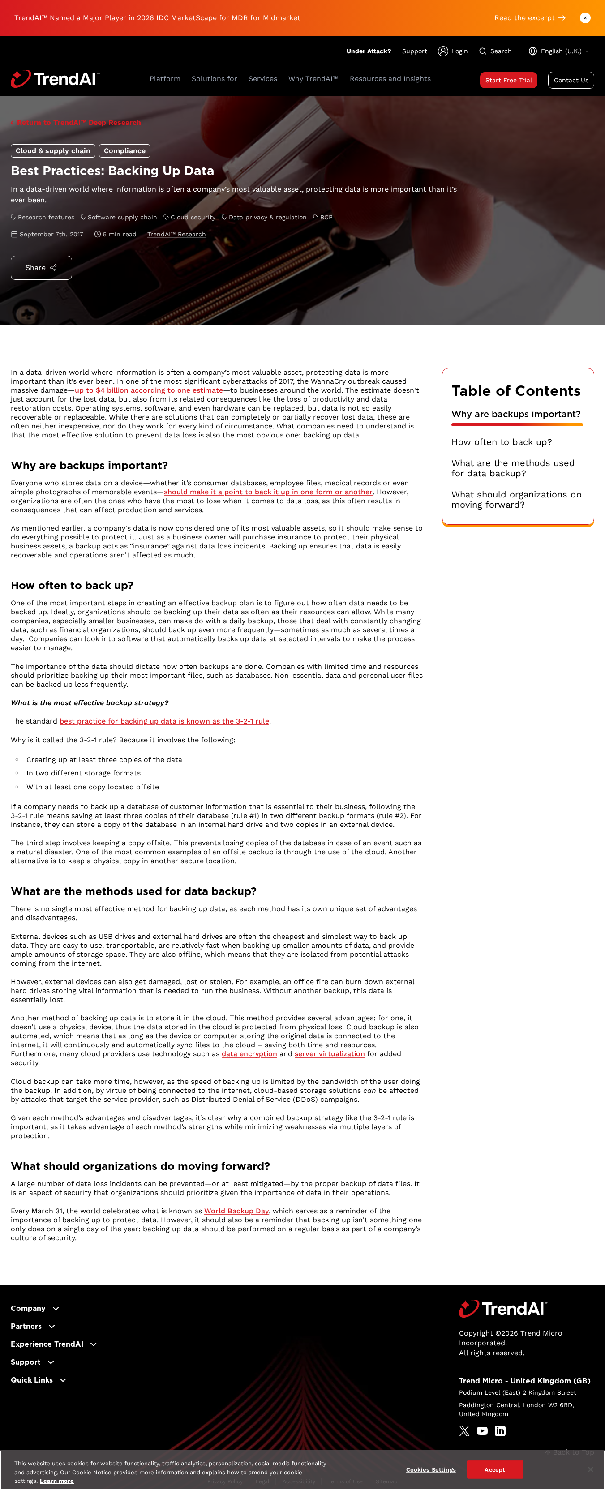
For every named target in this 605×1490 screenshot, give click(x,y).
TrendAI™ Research (176, 234)
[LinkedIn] (500, 1431)
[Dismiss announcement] (585, 18)
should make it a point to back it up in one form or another (268, 492)
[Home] (503, 1309)
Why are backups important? (516, 414)
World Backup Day (236, 1211)
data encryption (249, 1053)
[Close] (591, 1469)
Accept (495, 1469)
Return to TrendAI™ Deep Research (79, 122)
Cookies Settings (431, 1469)
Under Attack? (369, 51)
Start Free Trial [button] (508, 80)
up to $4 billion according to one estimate (149, 390)
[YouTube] (482, 1431)
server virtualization (330, 1053)
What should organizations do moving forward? (516, 499)
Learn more (57, 1480)
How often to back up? (501, 442)
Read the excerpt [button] (524, 17)
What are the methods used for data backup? (513, 468)
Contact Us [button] (571, 80)
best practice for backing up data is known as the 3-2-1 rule (164, 721)
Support (414, 51)
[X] (464, 1431)
